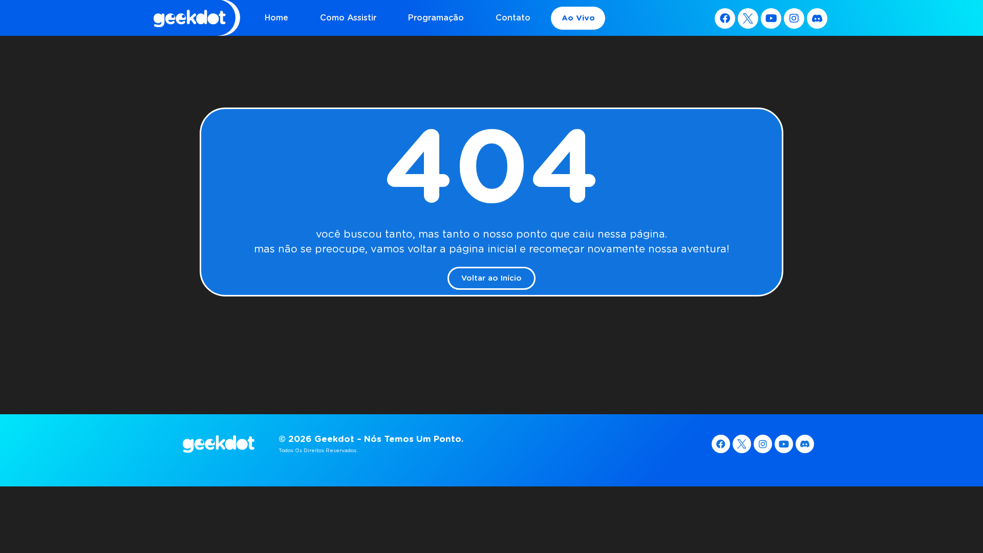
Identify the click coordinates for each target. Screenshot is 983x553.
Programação (436, 18)
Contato (513, 18)
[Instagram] (794, 18)
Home (276, 18)
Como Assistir (348, 18)
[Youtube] (771, 18)
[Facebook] (725, 18)
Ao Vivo (578, 18)
